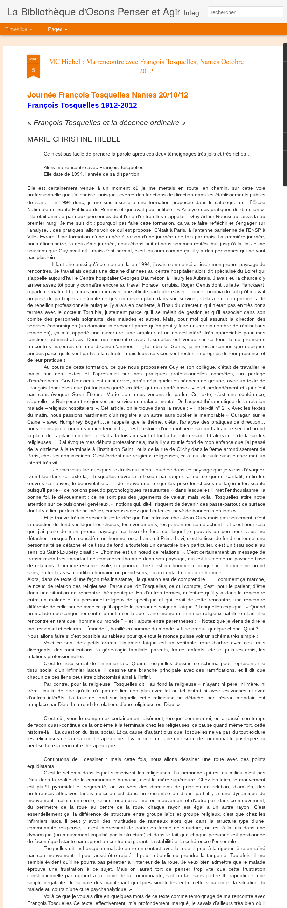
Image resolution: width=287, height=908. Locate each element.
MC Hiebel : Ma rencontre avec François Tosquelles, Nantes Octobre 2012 (146, 66)
